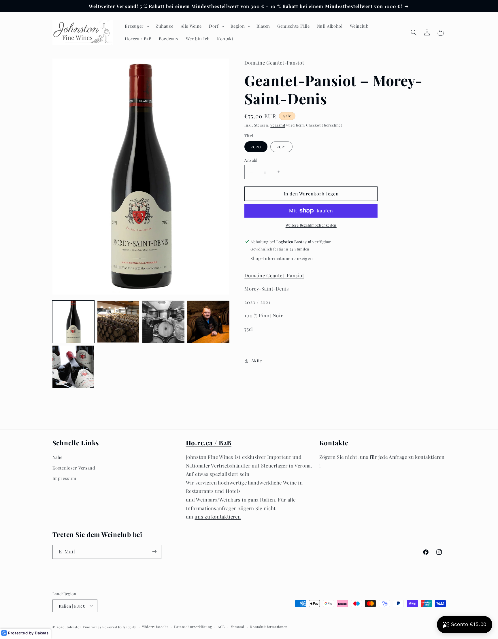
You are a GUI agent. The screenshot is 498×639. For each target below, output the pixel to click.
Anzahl (251, 160)
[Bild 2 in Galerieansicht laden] (118, 322)
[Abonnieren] (154, 551)
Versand (277, 124)
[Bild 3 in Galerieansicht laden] (163, 322)
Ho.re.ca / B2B (209, 442)
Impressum (64, 478)
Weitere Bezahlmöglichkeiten (311, 225)
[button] (136, 26)
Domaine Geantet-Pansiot (274, 275)
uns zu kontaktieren (218, 517)
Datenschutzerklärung (193, 627)
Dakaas (42, 633)
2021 (281, 146)
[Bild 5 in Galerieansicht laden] (73, 367)
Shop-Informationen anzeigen (281, 258)
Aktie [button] (256, 360)
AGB (221, 627)
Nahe (57, 457)
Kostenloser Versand (73, 468)
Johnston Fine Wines (84, 627)
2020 (256, 146)
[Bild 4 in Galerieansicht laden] (208, 322)
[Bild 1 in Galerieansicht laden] (73, 322)
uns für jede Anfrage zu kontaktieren (402, 457)
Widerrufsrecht (155, 627)
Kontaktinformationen (269, 627)
